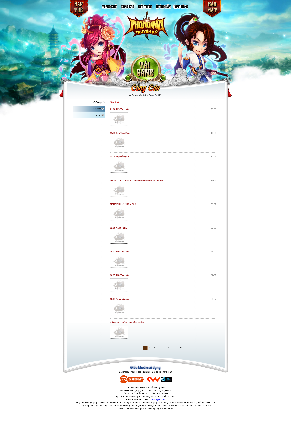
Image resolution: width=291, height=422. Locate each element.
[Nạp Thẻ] (79, 9)
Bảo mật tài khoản (127, 372)
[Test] (119, 119)
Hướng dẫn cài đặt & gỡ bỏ (148, 372)
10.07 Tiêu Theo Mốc (120, 275)
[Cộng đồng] (181, 6)
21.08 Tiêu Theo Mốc (120, 109)
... (174, 348)
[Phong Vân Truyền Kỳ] (111, 6)
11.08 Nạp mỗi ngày (119, 157)
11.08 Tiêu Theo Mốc (120, 133)
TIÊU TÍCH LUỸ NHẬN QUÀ (123, 204)
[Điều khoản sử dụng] (145, 367)
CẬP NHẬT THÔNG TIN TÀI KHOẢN (127, 323)
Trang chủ (136, 95)
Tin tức (98, 115)
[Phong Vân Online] (145, 26)
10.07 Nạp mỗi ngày (119, 299)
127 (180, 348)
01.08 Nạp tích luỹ (118, 228)
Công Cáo (148, 95)
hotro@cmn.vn (158, 399)
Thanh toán (166, 372)
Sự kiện (158, 95)
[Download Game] (145, 68)
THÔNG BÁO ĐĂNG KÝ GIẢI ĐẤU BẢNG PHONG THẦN (136, 180)
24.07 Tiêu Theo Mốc (120, 251)
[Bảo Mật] (212, 9)
